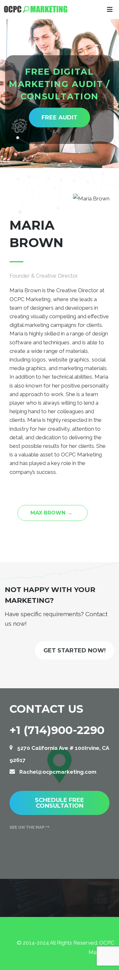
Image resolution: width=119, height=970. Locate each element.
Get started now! (74, 650)
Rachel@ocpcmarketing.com (57, 772)
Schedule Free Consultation (59, 803)
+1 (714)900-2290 (57, 730)
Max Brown (51, 512)
